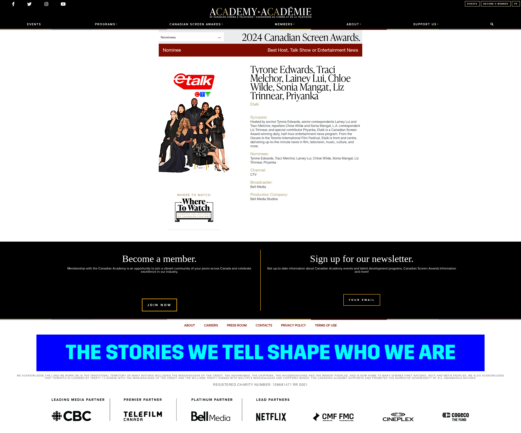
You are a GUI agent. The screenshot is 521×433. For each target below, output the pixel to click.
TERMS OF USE (326, 325)
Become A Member (495, 4)
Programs (105, 24)
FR (516, 4)
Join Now (159, 305)
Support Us (425, 24)
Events (34, 24)
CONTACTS (264, 325)
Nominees (168, 37)
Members (284, 24)
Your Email (362, 300)
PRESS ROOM (237, 325)
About (353, 24)
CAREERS (211, 325)
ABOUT (189, 325)
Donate (472, 4)
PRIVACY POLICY (293, 325)
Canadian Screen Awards (195, 24)
